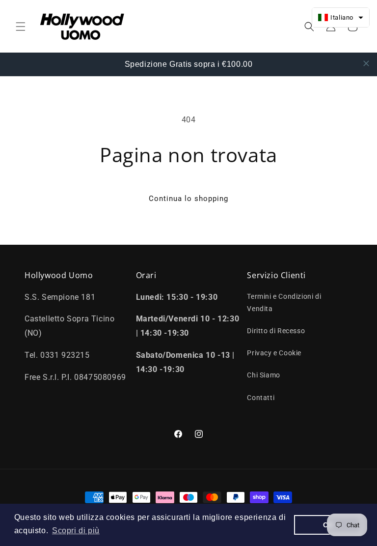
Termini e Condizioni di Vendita (284, 302)
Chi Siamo (263, 375)
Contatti (260, 398)
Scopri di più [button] (76, 530)
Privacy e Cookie (274, 353)
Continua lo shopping (188, 198)
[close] (366, 63)
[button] (20, 26)
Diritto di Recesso (276, 331)
